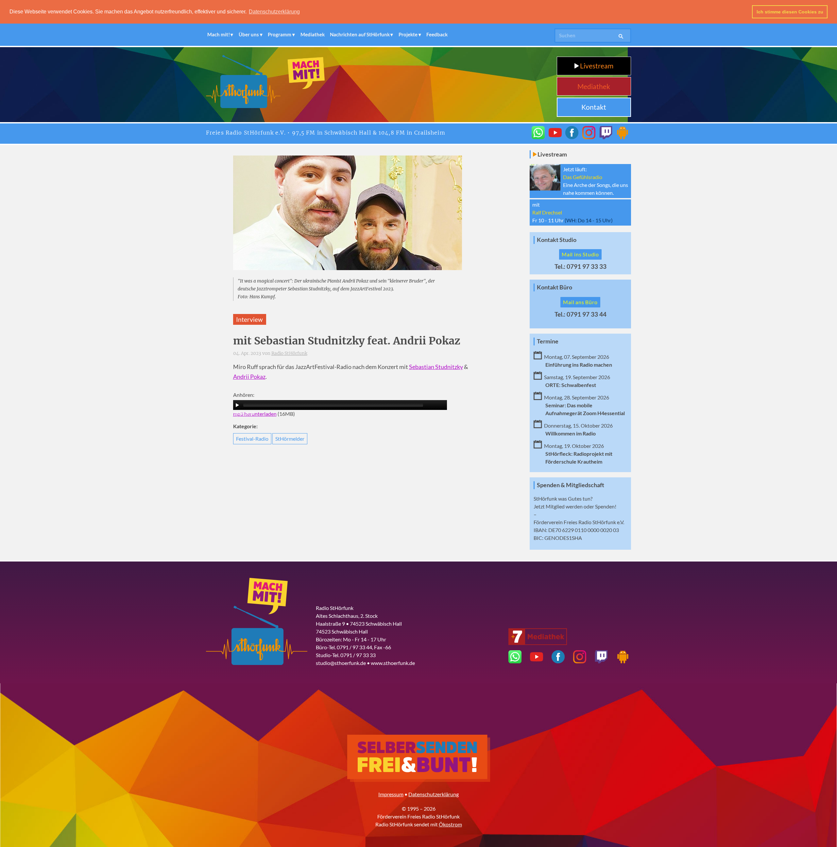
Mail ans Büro (580, 302)
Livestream (596, 66)
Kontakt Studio (556, 239)
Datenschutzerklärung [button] (274, 11)
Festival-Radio (252, 438)
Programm (279, 34)
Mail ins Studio (580, 254)
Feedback (437, 34)
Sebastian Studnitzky (436, 366)
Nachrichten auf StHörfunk (360, 34)
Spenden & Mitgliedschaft (570, 485)
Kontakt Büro (554, 287)
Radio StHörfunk (289, 353)
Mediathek (312, 34)
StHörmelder (289, 438)
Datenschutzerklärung (433, 794)
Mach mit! (218, 34)
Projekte (408, 34)
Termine (547, 341)
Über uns (249, 34)
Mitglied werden (564, 506)
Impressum (390, 794)
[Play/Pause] (237, 405)
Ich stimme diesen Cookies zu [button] (790, 11)
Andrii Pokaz (249, 376)
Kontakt (593, 107)
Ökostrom (450, 824)
